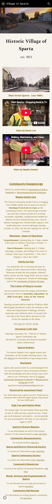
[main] (26, 49)
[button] (3, 3)
